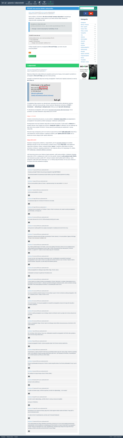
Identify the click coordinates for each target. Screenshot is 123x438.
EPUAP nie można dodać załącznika (40, 8)
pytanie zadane (32, 12)
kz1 (29, 52)
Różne (82, 57)
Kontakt (16, 436)
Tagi (39, 3)
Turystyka (83, 59)
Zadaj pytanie (50, 3)
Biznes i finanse (85, 24)
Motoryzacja (84, 49)
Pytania (35, 3)
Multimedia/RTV (85, 47)
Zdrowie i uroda (85, 61)
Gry (82, 35)
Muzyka (83, 51)
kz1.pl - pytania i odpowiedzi (13, 3)
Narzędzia (3, 436)
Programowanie (85, 55)
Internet (43, 12)
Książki (82, 43)
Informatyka (84, 39)
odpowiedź (29, 69)
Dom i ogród (84, 26)
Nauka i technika (85, 53)
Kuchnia (83, 45)
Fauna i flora (84, 28)
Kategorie (44, 3)
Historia (83, 37)
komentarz (30, 169)
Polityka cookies (10, 436)
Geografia (83, 33)
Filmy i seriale (84, 30)
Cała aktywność (29, 3)
